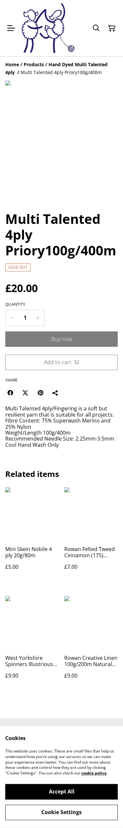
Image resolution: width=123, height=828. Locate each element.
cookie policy (94, 773)
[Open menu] (11, 28)
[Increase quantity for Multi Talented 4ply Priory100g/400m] (38, 318)
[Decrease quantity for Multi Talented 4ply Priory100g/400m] (12, 318)
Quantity (15, 304)
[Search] (96, 28)
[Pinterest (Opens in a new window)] (40, 393)
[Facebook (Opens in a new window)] (10, 393)
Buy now (61, 339)
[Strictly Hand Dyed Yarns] (48, 28)
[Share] (55, 393)
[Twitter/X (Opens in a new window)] (25, 393)
